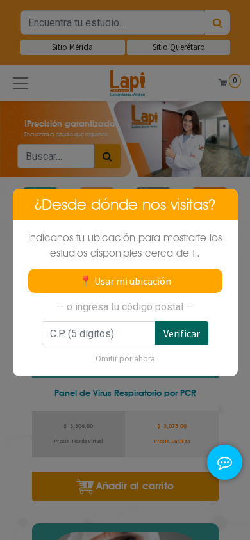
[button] (224, 447)
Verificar (181, 333)
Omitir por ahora (125, 358)
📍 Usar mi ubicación (125, 280)
